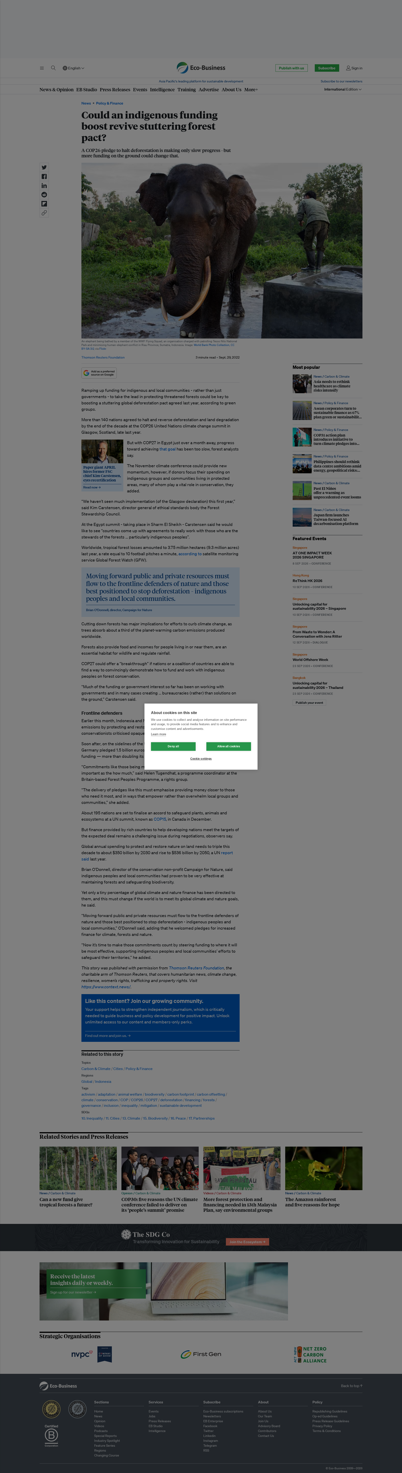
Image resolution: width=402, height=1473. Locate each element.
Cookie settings (201, 758)
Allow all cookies (228, 746)
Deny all (173, 746)
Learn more (158, 734)
